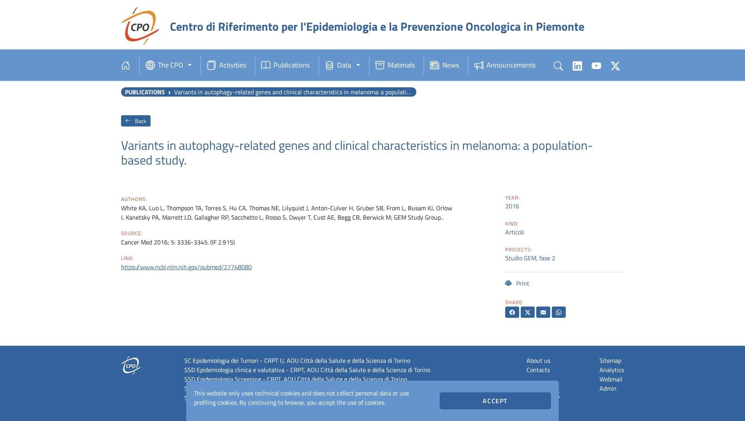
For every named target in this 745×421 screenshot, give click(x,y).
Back (140, 121)
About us (538, 360)
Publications (292, 65)
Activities (232, 65)
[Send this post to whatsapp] (559, 312)
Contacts (538, 369)
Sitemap (610, 360)
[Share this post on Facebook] (512, 312)
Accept (495, 401)
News (450, 65)
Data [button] (344, 65)
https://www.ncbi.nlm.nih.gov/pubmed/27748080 (186, 267)
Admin (608, 388)
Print (522, 283)
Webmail (610, 379)
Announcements (511, 65)
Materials (401, 65)
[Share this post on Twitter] (528, 312)
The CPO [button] (170, 65)
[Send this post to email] (543, 312)
